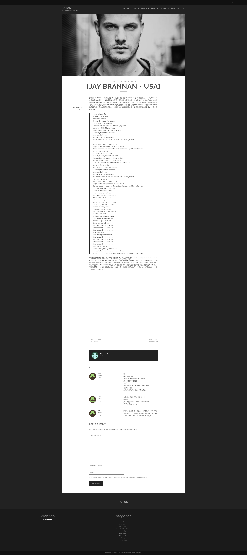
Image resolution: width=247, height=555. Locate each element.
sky (184, 8)
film (159, 8)
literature (150, 8)
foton (126, 82)
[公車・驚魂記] (93, 341)
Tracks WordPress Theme (115, 553)
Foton (66, 8)
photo (172, 8)
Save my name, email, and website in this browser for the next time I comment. (119, 478)
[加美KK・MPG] (153, 341)
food (134, 8)
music (165, 8)
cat (178, 8)
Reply (99, 377)
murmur (126, 8)
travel (141, 8)
